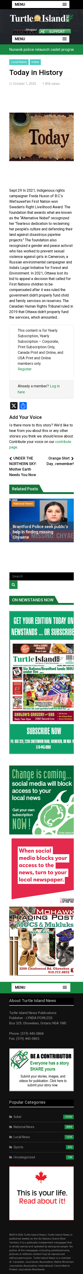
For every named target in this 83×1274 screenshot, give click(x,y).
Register (25, 369)
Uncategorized (24, 1157)
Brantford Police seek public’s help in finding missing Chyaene (40, 532)
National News (23, 503)
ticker (35, 62)
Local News (19, 62)
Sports (18, 1147)
